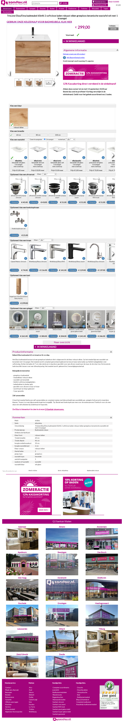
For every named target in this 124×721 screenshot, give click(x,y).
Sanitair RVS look (59, 707)
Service (8, 707)
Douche (42, 9)
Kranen (61, 9)
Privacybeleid (10, 709)
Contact (8, 688)
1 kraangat (50, 139)
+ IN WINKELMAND (74, 41)
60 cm (18, 135)
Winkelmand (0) (100, 5)
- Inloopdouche (81, 692)
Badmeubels (20, 9)
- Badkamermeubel (83, 697)
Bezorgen (8, 692)
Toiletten (84, 9)
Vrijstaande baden (59, 700)
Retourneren (9, 697)
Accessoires (7, 12)
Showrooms (7, 9)
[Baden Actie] (79, 496)
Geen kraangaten (36, 139)
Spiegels (32, 9)
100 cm (58, 135)
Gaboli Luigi (33, 700)
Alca (30, 688)
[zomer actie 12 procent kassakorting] (85, 72)
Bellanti (31, 695)
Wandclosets (57, 695)
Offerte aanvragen (11, 702)
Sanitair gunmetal (59, 714)
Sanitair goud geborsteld (61, 709)
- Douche (79, 688)
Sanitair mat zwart (59, 704)
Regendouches (58, 697)
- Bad (78, 695)
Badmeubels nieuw (93, 470)
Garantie (8, 700)
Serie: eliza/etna (63, 470)
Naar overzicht (62, 342)
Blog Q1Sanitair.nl (82, 700)
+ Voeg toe (14, 202)
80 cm (38, 135)
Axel (30, 690)
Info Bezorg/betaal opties (76, 57)
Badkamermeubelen (60, 692)
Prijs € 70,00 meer (96, 165)
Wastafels (95, 9)
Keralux (31, 704)
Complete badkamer (83, 702)
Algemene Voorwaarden (13, 712)
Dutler (31, 697)
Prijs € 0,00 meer (18, 165)
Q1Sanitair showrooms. (54, 409)
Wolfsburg (32, 712)
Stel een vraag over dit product (74, 54)
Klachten (8, 704)
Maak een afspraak (12, 690)
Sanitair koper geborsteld (62, 712)
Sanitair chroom (58, 702)
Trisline (31, 709)
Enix (30, 702)
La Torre (32, 707)
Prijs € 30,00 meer (37, 165)
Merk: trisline (33, 470)
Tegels (105, 9)
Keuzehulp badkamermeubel (86, 704)
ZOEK (65, 3)
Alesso (31, 692)
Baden (52, 9)
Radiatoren (72, 9)
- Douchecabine (82, 690)
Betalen (8, 695)
